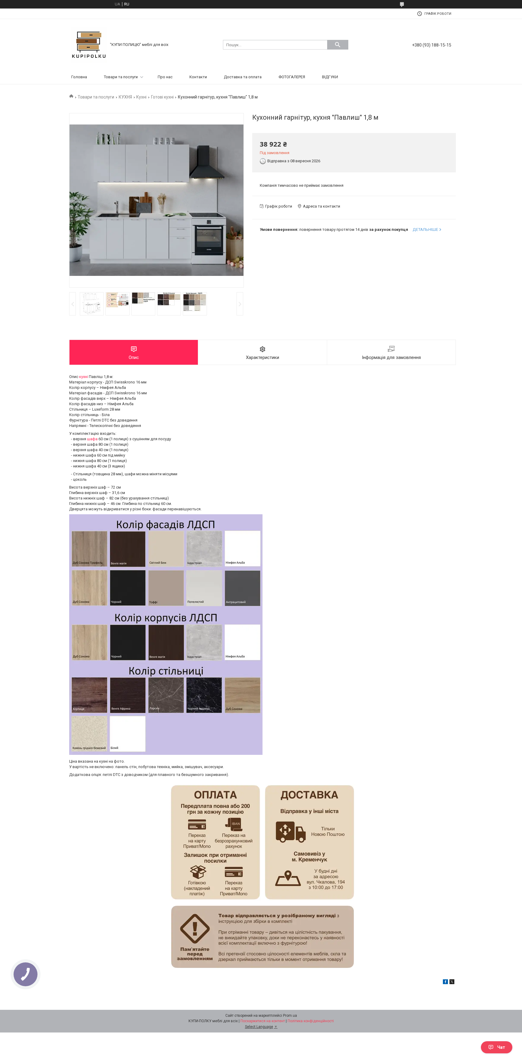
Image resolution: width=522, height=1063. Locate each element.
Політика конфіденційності (311, 1021)
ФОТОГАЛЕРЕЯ (292, 77)
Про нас (165, 77)
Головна (79, 77)
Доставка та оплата (243, 77)
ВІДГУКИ (330, 77)
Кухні (141, 97)
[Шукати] (337, 45)
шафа (92, 439)
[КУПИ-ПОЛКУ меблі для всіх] (89, 44)
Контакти (198, 77)
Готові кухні (162, 97)
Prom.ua (290, 1015)
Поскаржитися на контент (262, 1021)
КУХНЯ (125, 97)
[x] (452, 983)
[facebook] (445, 983)
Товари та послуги (121, 77)
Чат (501, 1047)
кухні (83, 376)
